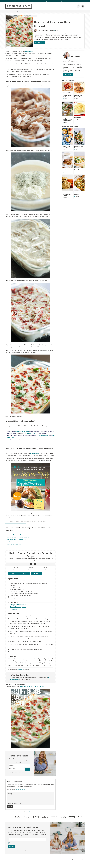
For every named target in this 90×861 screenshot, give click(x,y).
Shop (36, 859)
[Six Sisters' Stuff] (18, 6)
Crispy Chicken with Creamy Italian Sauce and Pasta (67, 119)
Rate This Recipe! (11, 789)
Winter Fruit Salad (43, 435)
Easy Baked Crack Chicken (78, 147)
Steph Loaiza (44, 30)
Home (6, 11)
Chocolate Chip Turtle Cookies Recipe (78, 97)
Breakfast (52, 6)
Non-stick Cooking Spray (18, 607)
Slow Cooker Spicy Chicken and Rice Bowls (18, 537)
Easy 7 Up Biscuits (11, 442)
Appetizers (47, 6)
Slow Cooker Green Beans (22, 431)
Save (13, 573)
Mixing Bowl (13, 609)
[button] (27, 843)
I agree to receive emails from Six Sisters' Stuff (20, 843)
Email (9, 803)
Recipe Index (40, 6)
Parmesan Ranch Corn (32, 433)
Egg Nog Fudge (77, 117)
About (7, 859)
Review (36, 573)
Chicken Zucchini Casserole (78, 193)
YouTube (41, 686)
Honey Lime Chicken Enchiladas (15, 534)
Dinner (57, 6)
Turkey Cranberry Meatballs (14, 544)
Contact (20, 859)
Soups (74, 6)
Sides (70, 6)
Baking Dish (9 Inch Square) (18, 605)
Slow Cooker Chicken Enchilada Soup (16, 539)
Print (24, 573)
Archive (9, 11)
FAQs (24, 859)
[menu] (83, 6)
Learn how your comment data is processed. (39, 811)
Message (10, 793)
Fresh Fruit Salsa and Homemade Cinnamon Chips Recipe (67, 94)
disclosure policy (29, 51)
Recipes (12, 11)
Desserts (62, 6)
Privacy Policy (30, 859)
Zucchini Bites (10, 541)
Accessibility (13, 859)
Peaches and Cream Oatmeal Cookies (66, 194)
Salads (66, 6)
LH (83, 859)
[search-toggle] (78, 6)
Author (10, 800)
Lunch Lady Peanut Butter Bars (67, 170)
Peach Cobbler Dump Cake (66, 147)
